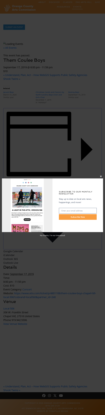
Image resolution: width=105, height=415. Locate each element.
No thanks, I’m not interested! (52, 235)
